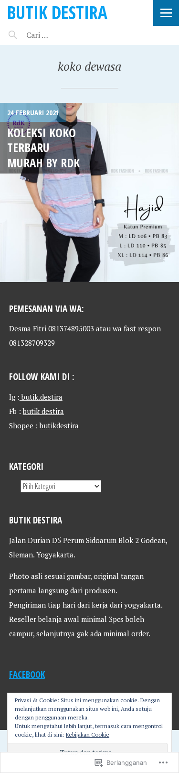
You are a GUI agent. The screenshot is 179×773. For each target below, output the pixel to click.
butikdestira (59, 425)
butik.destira (41, 397)
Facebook (27, 674)
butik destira (43, 411)
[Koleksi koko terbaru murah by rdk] (89, 192)
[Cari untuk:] (65, 35)
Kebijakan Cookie (87, 734)
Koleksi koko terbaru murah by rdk (43, 147)
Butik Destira (57, 12)
